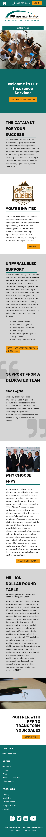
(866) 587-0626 (9, 753)
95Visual (16, 830)
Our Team (6, 766)
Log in (37, 3)
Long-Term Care (9, 805)
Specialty (6, 809)
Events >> (33, 246)
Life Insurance (8, 802)
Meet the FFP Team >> (28, 561)
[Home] (23, 16)
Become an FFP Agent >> (23, 99)
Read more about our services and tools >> (22, 349)
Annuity (5, 794)
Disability (6, 798)
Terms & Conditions (11, 777)
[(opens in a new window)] (12, 818)
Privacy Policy (8, 781)
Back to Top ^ (30, 830)
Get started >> (31, 737)
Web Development (35, 827)
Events (5, 770)
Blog (4, 774)
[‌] (3, 3)
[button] (23, 28)
